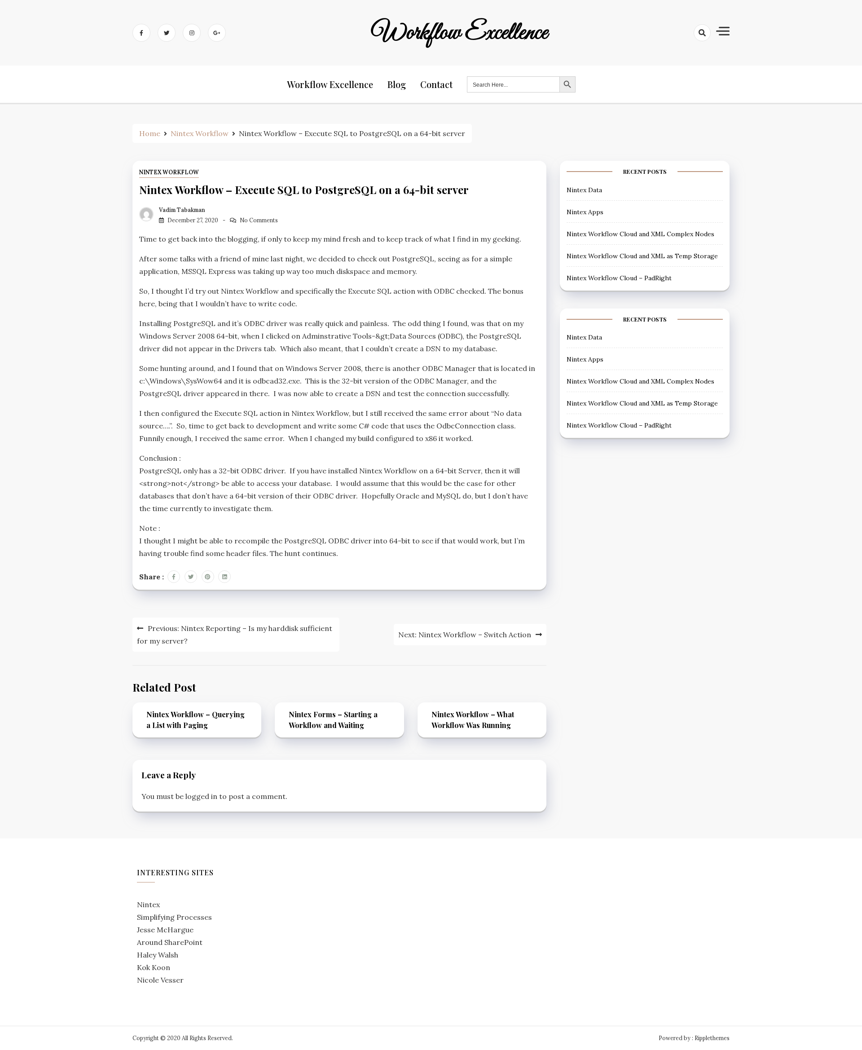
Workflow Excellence (460, 33)
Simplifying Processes (174, 917)
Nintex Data (584, 190)
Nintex (148, 904)
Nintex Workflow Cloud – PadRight (619, 278)
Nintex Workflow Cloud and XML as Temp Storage (642, 256)
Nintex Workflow (169, 172)
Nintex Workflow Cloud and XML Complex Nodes (640, 234)
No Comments (259, 220)
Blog (396, 84)
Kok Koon (153, 967)
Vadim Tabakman (182, 210)
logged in (201, 796)
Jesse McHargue (165, 929)
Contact (436, 84)
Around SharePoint (169, 942)
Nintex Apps (585, 212)
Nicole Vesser (160, 979)
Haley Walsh (157, 954)
